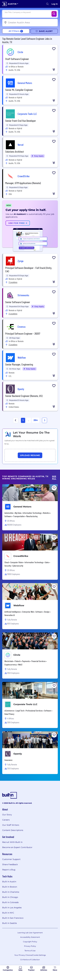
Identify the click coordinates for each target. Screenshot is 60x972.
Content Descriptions (12, 830)
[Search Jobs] (54, 14)
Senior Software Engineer (17, 302)
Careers (6, 820)
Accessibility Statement (30, 937)
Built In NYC (8, 912)
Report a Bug (8, 869)
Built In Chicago (10, 897)
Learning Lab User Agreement (30, 933)
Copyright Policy (30, 942)
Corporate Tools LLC (25, 704)
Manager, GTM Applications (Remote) (23, 183)
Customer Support (11, 859)
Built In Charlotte (10, 892)
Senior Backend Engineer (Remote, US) (23, 395)
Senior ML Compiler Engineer (19, 89)
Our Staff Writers (10, 825)
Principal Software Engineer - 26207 (22, 333)
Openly (17, 753)
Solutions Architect (14, 151)
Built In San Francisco (12, 918)
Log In (54, 4)
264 (35, 420)
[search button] (47, 4)
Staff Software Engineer (17, 59)
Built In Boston (9, 887)
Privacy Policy (30, 946)
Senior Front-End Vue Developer (20, 120)
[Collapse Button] (54, 69)
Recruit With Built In (12, 842)
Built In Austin (9, 881)
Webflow (18, 605)
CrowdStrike (20, 556)
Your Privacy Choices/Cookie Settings (30, 955)
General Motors (22, 506)
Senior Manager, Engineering (19, 364)
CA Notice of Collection (30, 960)
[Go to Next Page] (44, 420)
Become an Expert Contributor (17, 847)
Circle (16, 655)
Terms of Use (30, 951)
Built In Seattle (9, 923)
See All (54, 477)
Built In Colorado (10, 902)
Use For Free (16, 223)
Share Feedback (10, 864)
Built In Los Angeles (12, 907)
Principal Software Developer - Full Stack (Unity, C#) (28, 269)
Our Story (7, 814)
